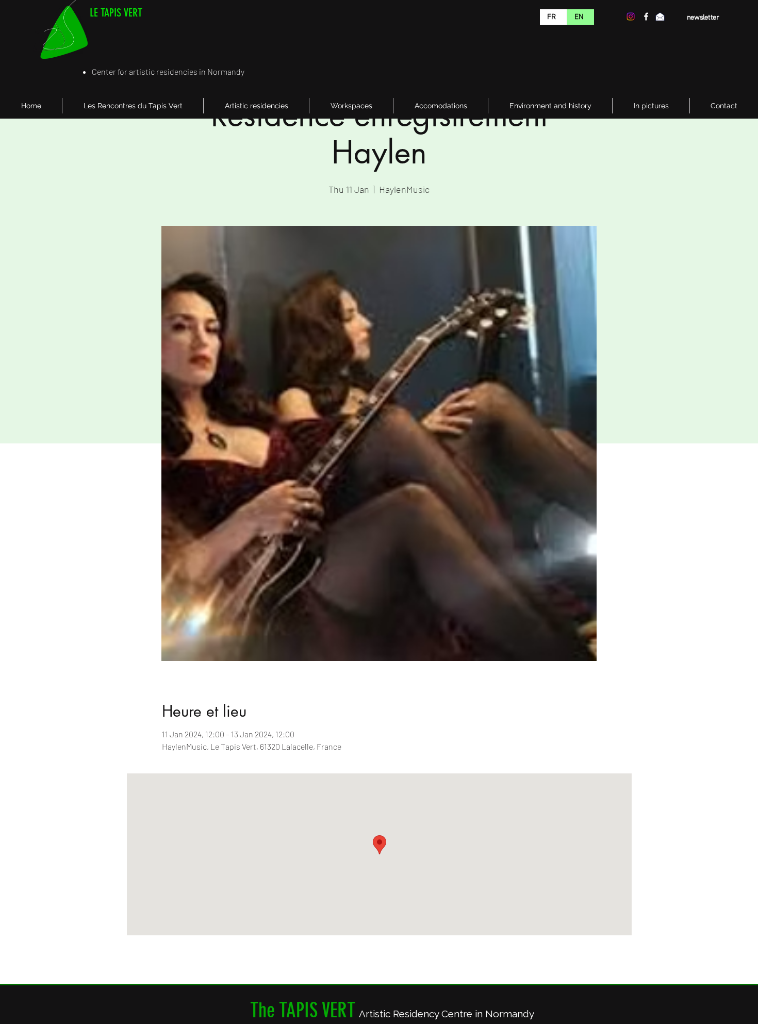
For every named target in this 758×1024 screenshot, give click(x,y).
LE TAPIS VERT (116, 13)
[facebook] (646, 16)
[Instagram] (630, 16)
